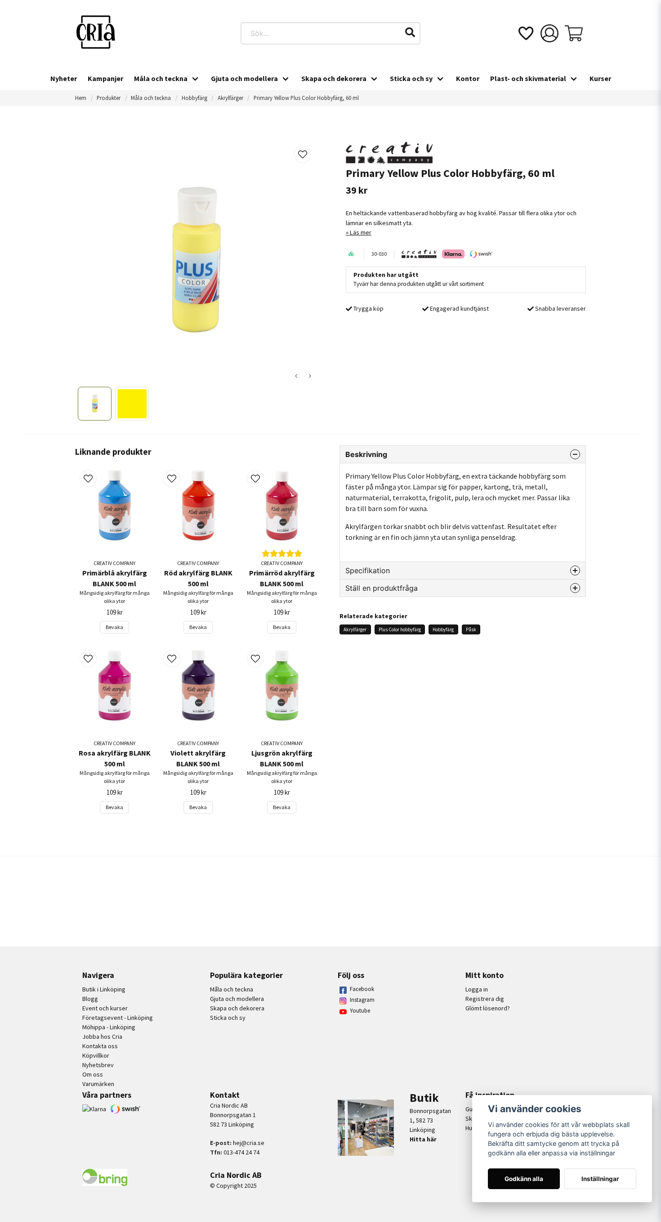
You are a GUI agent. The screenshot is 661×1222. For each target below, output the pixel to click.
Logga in (476, 989)
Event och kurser (105, 1008)
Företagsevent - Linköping (117, 1018)
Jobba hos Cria (102, 1036)
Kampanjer (105, 78)
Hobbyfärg (194, 97)
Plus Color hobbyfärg (400, 629)
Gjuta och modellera (244, 78)
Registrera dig (484, 999)
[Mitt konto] (549, 33)
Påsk (471, 629)
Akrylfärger (230, 97)
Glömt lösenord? (487, 1008)
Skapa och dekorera (333, 78)
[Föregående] (296, 376)
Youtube (360, 1010)
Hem (80, 97)
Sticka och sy (411, 78)
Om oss (92, 1074)
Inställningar (600, 1178)
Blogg (90, 999)
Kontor (467, 78)
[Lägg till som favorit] (525, 33)
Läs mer (360, 232)
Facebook (362, 989)
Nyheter (63, 78)
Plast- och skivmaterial (528, 78)
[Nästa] (309, 376)
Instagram (362, 1000)
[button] (410, 32)
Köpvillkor (95, 1055)
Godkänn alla (524, 1178)
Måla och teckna (161, 78)
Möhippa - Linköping (108, 1027)
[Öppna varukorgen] (574, 33)
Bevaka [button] (114, 627)
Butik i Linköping (103, 989)
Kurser (600, 78)
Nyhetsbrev (98, 1065)
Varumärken (98, 1084)
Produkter (109, 97)
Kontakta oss (100, 1046)
